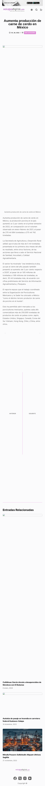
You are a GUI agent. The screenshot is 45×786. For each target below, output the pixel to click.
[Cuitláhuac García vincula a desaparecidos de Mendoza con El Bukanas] (22, 596)
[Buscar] (36, 10)
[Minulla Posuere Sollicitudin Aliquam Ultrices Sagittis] (22, 740)
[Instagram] (25, 778)
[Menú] (41, 10)
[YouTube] (29, 778)
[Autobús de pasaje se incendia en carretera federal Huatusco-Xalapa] (22, 704)
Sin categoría (30, 32)
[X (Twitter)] (20, 778)
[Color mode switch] (32, 10)
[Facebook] (15, 778)
